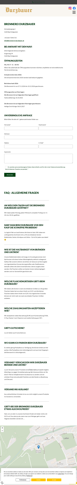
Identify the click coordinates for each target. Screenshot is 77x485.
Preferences (22, 480)
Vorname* (7, 125)
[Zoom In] (2, 427)
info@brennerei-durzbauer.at (14, 40)
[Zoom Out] (2, 430)
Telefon (6, 143)
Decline (38, 480)
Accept (54, 480)
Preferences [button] (29, 475)
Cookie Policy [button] (61, 473)
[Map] (38, 449)
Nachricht (7, 152)
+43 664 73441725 (39, 2)
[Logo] (19, 10)
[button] (38, 447)
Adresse (6, 134)
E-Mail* (41, 143)
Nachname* (42, 125)
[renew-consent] (2, 483)
